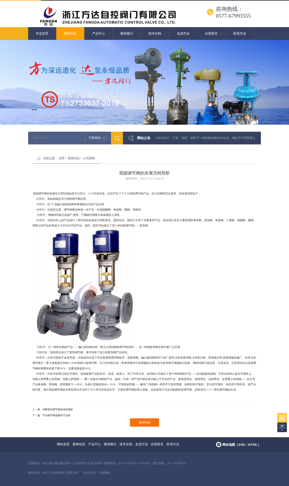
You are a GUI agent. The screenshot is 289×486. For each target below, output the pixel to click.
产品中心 (98, 33)
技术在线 (155, 33)
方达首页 (42, 33)
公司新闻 (89, 158)
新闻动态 (70, 33)
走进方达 (183, 33)
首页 (62, 158)
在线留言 (211, 33)
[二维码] (282, 418)
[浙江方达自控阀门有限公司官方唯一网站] (107, 25)
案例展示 (126, 33)
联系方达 (239, 33)
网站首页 (63, 444)
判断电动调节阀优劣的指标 (58, 409)
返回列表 (144, 422)
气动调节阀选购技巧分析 (56, 415)
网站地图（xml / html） (241, 444)
